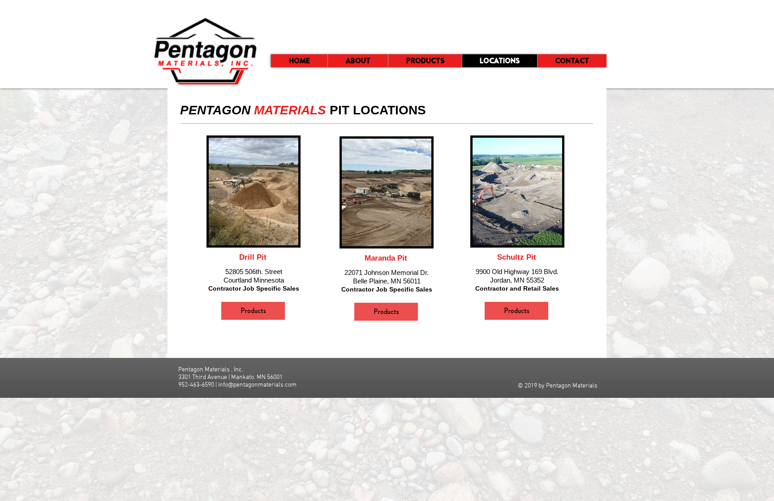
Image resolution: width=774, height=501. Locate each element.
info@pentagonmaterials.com (257, 385)
